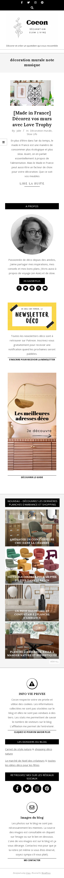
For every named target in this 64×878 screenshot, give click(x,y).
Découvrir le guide (32, 477)
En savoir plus (32, 281)
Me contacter (32, 860)
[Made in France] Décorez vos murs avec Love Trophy (32, 118)
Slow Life (32, 134)
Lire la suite (32, 183)
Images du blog (32, 817)
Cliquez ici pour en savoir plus (32, 732)
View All (54, 661)
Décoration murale (41, 130)
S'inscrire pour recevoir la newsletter (32, 359)
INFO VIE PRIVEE (32, 694)
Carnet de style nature (18, 749)
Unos (28, 872)
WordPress (46, 872)
